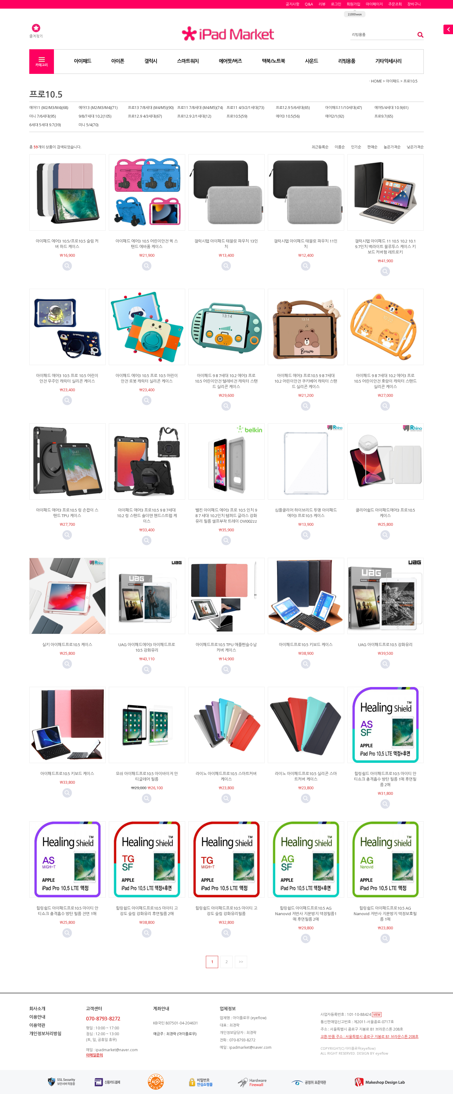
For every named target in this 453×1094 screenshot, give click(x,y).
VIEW (376, 1014)
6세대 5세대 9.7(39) (45, 124)
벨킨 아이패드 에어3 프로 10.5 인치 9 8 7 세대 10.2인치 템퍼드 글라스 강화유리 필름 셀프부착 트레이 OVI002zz (226, 515)
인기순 (356, 147)
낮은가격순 (415, 147)
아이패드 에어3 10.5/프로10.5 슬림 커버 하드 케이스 (67, 243)
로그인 (336, 4)
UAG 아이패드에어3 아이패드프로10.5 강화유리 (146, 647)
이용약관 (37, 1025)
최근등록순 (320, 147)
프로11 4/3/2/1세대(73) (245, 107)
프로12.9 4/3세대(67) (145, 116)
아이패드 (82, 61)
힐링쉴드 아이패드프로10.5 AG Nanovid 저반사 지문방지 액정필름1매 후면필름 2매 (306, 913)
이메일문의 (94, 1055)
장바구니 (414, 4)
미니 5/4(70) (88, 124)
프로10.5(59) (236, 116)
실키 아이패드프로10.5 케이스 (67, 644)
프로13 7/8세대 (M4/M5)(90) (150, 107)
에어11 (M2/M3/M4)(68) (48, 107)
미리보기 (67, 266)
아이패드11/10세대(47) (343, 107)
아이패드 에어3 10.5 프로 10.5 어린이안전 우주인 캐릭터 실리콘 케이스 (67, 378)
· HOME (375, 81)
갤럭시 (150, 61)
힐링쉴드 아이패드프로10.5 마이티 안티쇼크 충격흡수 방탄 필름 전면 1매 (67, 910)
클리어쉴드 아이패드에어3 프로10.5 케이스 (385, 512)
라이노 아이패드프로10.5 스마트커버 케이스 (226, 776)
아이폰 (117, 61)
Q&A (309, 4)
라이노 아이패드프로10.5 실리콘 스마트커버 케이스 (306, 776)
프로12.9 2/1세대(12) (194, 116)
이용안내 (37, 1017)
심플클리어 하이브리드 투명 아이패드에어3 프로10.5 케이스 (306, 512)
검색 (419, 35)
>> (241, 961)
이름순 (340, 147)
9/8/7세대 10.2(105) (95, 116)
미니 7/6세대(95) (42, 116)
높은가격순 (392, 147)
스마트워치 (188, 61)
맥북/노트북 (273, 61)
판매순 (372, 147)
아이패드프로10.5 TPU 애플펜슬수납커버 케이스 (226, 647)
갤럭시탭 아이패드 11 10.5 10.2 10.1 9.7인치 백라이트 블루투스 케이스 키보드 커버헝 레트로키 (385, 246)
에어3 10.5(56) (288, 116)
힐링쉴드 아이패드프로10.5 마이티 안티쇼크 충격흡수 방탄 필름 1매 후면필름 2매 (385, 779)
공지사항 (292, 4)
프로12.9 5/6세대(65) (293, 107)
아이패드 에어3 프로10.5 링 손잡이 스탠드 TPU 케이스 (67, 512)
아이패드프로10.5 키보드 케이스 (306, 644)
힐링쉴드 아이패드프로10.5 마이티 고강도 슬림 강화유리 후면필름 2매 (147, 910)
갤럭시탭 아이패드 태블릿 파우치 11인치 (305, 243)
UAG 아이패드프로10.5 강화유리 (385, 644)
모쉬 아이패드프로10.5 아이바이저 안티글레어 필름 (147, 776)
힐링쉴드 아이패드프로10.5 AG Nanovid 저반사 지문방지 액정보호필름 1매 (385, 913)
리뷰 (322, 4)
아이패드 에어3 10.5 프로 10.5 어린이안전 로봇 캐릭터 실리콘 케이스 (147, 378)
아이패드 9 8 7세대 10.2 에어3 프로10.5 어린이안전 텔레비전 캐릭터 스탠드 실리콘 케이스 (226, 381)
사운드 (311, 61)
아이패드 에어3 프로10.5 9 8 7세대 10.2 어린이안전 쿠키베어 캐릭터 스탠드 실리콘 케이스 (305, 381)
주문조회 (395, 4)
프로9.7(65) (383, 116)
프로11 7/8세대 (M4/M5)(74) (200, 107)
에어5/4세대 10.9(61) (391, 107)
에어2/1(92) (334, 116)
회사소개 (37, 1009)
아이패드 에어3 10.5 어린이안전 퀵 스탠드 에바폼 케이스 (147, 243)
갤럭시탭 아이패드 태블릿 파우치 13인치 (226, 243)
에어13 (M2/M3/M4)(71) (98, 107)
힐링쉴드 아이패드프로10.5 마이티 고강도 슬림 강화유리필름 (226, 910)
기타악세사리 (388, 61)
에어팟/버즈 (230, 61)
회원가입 (353, 4)
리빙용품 (346, 61)
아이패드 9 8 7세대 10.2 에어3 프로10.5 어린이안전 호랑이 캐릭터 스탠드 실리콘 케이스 (385, 381)
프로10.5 (410, 81)
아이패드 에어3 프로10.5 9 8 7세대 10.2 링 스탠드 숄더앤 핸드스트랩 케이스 (147, 515)
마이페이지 (374, 4)
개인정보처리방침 (45, 1033)
